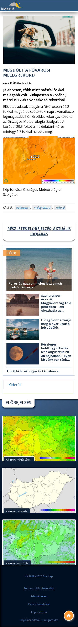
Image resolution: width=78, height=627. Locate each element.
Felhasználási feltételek (39, 588)
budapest (22, 207)
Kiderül (11, 6)
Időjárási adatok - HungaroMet (39, 620)
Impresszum (39, 612)
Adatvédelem (39, 596)
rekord (60, 207)
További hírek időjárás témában (31, 371)
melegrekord (42, 207)
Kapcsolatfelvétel (39, 604)
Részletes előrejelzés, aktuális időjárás (39, 231)
